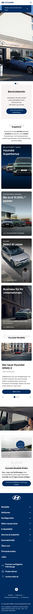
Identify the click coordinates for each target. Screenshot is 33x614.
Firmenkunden (8, 551)
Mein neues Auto (9, 523)
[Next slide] (30, 396)
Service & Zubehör (10, 534)
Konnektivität (8, 540)
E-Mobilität (6, 529)
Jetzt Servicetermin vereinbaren (16, 111)
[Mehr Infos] (16, 352)
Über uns (5, 545)
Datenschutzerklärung (11, 597)
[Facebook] (16, 589)
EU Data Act (25, 597)
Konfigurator (7, 518)
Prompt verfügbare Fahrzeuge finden (16, 483)
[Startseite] (16, 497)
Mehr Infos (16, 392)
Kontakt (10, 595)
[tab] (15, 84)
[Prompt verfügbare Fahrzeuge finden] (16, 447)
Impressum (19, 595)
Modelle (5, 507)
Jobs (3, 557)
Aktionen (5, 512)
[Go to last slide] (2, 396)
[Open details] (27, 8)
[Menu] (31, 3)
